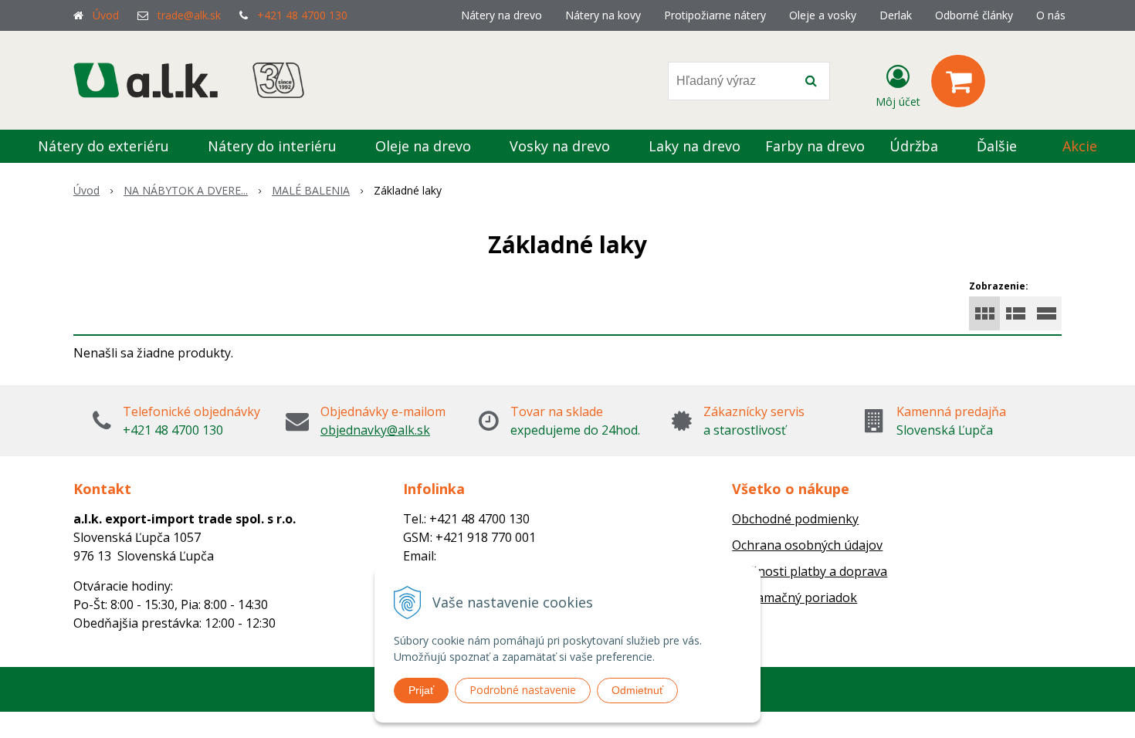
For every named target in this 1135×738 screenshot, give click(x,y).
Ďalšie (999, 146)
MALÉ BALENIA (311, 190)
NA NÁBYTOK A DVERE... (186, 190)
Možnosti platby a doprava (809, 571)
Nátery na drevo (501, 15)
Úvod (106, 15)
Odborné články (974, 15)
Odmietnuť (637, 690)
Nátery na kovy (603, 15)
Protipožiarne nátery (715, 15)
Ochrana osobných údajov (807, 545)
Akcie (1079, 146)
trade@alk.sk (189, 15)
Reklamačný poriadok (794, 597)
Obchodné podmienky (795, 518)
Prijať (421, 690)
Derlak (895, 15)
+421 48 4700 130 (302, 15)
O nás (1051, 15)
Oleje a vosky (822, 15)
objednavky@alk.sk (375, 429)
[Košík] (958, 81)
